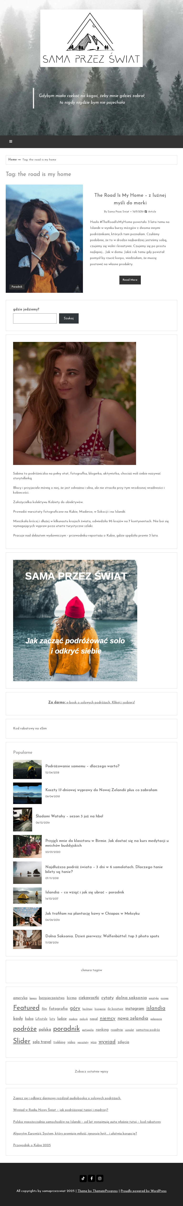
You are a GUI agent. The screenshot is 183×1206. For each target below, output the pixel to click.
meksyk (84, 1019)
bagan (33, 998)
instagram (134, 1008)
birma (71, 998)
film (44, 1009)
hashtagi (87, 1009)
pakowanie (156, 1019)
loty (52, 1019)
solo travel (42, 1042)
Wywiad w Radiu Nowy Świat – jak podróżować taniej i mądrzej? (60, 1110)
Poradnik (17, 287)
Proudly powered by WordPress (144, 1191)
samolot (129, 1030)
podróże (25, 1029)
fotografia (58, 1009)
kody (18, 1018)
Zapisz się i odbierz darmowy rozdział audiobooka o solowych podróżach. (67, 1098)
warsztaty (82, 1042)
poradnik (66, 1029)
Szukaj (69, 318)
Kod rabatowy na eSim (30, 728)
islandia (155, 1008)
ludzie (62, 1019)
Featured (26, 1008)
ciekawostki (89, 998)
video (71, 1042)
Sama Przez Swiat (118, 212)
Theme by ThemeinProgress (97, 1191)
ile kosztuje (115, 1009)
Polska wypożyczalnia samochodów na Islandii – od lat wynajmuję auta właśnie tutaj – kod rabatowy (87, 1122)
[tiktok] (83, 1178)
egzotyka (154, 998)
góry (75, 1008)
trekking (59, 1042)
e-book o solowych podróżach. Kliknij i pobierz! (91, 702)
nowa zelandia (132, 1018)
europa (164, 998)
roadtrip (117, 1029)
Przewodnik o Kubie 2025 (32, 1145)
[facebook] (91, 1178)
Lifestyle (41, 1019)
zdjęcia (123, 1042)
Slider (21, 1041)
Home (12, 159)
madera (73, 1019)
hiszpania (100, 1009)
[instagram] (99, 1178)
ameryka (20, 998)
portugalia (88, 1030)
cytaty (107, 998)
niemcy (107, 1018)
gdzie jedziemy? (26, 309)
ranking (102, 1030)
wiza (94, 1042)
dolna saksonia (131, 998)
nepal (94, 1018)
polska (45, 1029)
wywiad (107, 1041)
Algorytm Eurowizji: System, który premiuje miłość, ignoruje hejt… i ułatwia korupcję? (75, 1133)
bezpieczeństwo (52, 998)
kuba (29, 1019)
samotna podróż (148, 1030)
